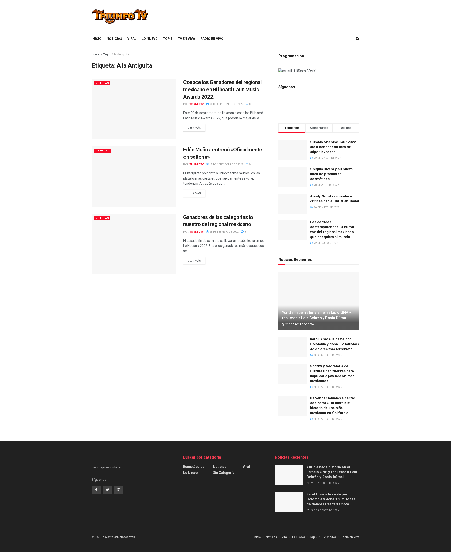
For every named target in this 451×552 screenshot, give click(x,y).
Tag (105, 54)
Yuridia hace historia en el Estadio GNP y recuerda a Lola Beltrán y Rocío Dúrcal (332, 472)
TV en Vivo (186, 39)
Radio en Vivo (211, 39)
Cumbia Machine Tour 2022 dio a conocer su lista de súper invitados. (333, 147)
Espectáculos (193, 466)
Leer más (194, 127)
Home (95, 54)
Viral (131, 39)
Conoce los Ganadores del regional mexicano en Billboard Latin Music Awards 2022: (222, 89)
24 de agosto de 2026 (299, 324)
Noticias (114, 39)
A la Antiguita (120, 54)
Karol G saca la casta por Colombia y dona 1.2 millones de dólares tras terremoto (334, 344)
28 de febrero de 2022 (223, 231)
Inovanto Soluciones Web (118, 537)
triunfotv (196, 104)
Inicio (96, 39)
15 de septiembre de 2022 (226, 164)
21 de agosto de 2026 (327, 387)
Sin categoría (223, 473)
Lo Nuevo (150, 39)
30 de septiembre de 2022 (226, 104)
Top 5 (167, 39)
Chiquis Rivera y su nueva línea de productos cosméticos (331, 174)
